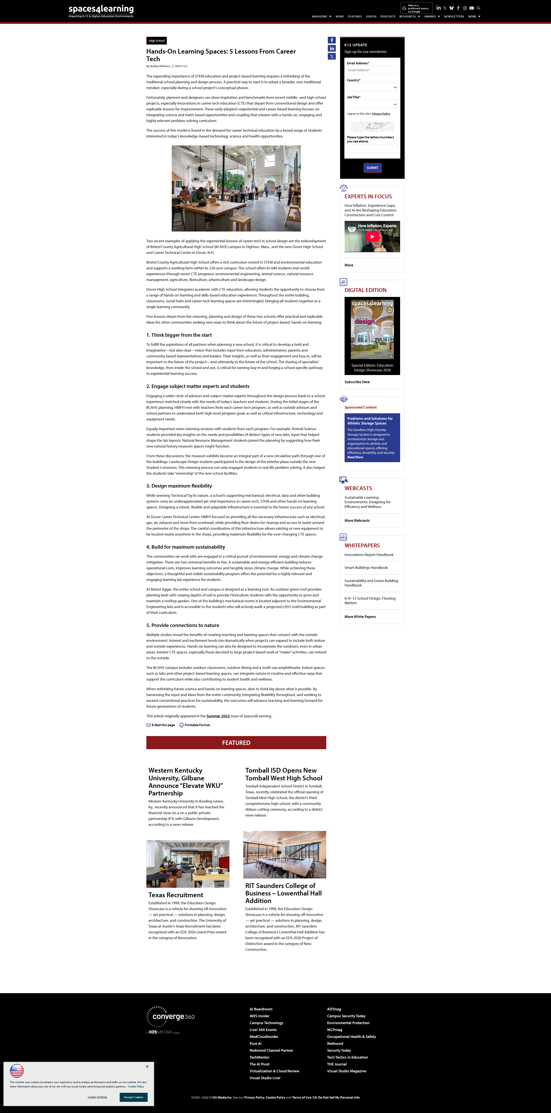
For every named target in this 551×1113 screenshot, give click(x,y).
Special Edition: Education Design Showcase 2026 (372, 367)
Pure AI (256, 1043)
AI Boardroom (261, 1008)
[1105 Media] (172, 1056)
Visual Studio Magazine (346, 1070)
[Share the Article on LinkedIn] (331, 48)
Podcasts (388, 16)
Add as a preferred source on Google (418, 8)
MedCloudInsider (264, 1036)
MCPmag (334, 1029)
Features (355, 16)
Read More (355, 457)
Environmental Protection (348, 1022)
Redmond (335, 1043)
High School (157, 41)
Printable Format (197, 725)
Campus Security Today (346, 1015)
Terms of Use (301, 1097)
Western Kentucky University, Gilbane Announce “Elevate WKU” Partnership (186, 781)
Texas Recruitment (176, 894)
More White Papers (360, 616)
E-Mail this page (163, 725)
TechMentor (259, 1057)
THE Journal (337, 1064)
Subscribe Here (357, 381)
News (340, 16)
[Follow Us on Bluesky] (451, 8)
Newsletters (454, 16)
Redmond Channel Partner (271, 1050)
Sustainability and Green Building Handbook (371, 583)
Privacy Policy (381, 113)
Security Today (339, 1050)
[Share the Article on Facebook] (331, 40)
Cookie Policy (275, 1097)
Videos (371, 16)
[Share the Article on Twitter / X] (331, 56)
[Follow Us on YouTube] (471, 8)
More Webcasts (357, 520)
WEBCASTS (358, 488)
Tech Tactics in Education (347, 1057)
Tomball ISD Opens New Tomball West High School (283, 774)
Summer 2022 (218, 715)
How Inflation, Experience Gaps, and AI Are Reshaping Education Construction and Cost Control (370, 210)
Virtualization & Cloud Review (274, 1070)
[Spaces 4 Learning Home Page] (101, 11)
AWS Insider (259, 1015)
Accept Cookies (133, 1097)
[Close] (147, 1066)
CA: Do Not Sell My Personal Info (336, 1097)
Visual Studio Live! (265, 1077)
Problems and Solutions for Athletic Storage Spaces (370, 420)
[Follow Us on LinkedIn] (438, 7)
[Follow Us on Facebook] (458, 8)
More (472, 16)
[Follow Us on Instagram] (465, 8)
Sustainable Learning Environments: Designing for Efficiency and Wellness (368, 502)
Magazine (319, 16)
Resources (407, 16)
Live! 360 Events (263, 1029)
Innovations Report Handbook (369, 554)
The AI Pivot (259, 1064)
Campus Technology (266, 1022)
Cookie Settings (97, 1097)
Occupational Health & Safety (351, 1036)
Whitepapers (362, 545)
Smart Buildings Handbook (366, 567)
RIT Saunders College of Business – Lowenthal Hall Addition (283, 893)
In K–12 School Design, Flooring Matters (370, 600)
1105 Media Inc (220, 1097)
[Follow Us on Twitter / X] (445, 8)
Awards (430, 16)
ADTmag (334, 1008)
